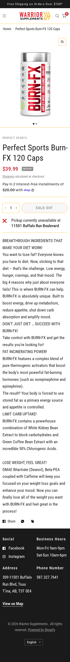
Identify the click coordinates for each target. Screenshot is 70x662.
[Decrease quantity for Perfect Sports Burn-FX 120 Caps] (6, 208)
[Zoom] (62, 42)
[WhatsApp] (23, 521)
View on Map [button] (13, 603)
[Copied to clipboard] (33, 521)
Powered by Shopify (41, 630)
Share (11, 521)
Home (7, 29)
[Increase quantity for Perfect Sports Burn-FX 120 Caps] (16, 208)
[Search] (57, 16)
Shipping (8, 176)
